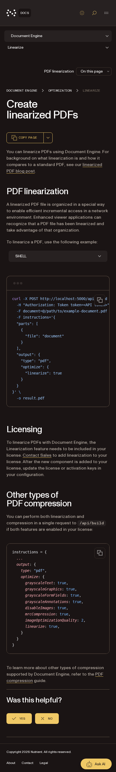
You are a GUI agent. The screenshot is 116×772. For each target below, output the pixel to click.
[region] (58, 348)
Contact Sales (37, 455)
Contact (27, 763)
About (10, 763)
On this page (92, 71)
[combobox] (48, 137)
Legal (44, 763)
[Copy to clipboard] (99, 300)
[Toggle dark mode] (82, 13)
